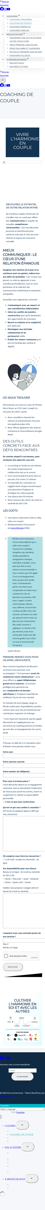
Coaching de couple (21, 23)
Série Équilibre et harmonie (25, 48)
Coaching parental (20, 27)
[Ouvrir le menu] (2, 80)
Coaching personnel (21, 19)
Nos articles (17, 63)
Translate (20, 1112)
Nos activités (13, 1147)
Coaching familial (20, 30)
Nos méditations (19, 66)
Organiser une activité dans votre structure (25, 39)
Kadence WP (5, 1096)
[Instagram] (5, 10)
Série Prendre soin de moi (24, 45)
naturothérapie (17, 528)
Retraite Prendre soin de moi (26, 52)
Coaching (10, 1125)
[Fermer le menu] (0, 1117)
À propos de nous (15, 1179)
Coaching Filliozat (20, 55)
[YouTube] (8, 10)
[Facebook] (2, 10)
